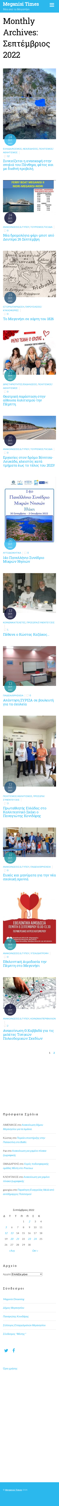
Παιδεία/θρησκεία (13, 695)
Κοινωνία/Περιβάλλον (43, 1018)
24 (35, 1238)
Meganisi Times (13, 1489)
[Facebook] (14, 1350)
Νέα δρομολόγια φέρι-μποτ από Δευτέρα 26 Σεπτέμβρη (28, 237)
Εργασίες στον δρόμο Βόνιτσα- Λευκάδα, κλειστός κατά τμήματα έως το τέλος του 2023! (29, 461)
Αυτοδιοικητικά (12, 552)
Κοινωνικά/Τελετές (14, 622)
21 (17, 1238)
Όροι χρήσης (10, 1368)
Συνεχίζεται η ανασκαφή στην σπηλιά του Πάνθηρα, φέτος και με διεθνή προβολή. (28, 165)
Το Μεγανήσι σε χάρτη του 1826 (28, 319)
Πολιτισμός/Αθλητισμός (17, 796)
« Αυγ (12, 1250)
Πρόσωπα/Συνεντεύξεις (41, 622)
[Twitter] (6, 1350)
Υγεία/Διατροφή (39, 953)
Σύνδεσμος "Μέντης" (14, 1333)
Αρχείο (7, 1274)
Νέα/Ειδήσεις (30, 148)
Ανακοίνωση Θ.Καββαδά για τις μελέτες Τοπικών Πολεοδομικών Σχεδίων (28, 1034)
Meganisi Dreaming (13, 1299)
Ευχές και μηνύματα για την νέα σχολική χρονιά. (29, 877)
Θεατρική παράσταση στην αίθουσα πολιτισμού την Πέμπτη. (24, 400)
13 (11, 1232)
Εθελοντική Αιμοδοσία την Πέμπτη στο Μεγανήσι (25, 963)
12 (8, 156)
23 (29, 1238)
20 (11, 1238)
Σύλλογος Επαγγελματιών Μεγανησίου (24, 1325)
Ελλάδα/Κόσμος (12, 148)
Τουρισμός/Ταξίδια (41, 227)
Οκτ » (35, 1250)
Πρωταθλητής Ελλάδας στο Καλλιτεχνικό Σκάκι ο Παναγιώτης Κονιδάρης (24, 812)
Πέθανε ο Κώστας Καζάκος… (26, 634)
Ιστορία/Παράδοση (13, 306)
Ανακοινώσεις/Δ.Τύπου (16, 227)
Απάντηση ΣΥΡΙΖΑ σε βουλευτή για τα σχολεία (28, 702)
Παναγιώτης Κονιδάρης (16, 1316)
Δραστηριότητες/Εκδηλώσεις (20, 384)
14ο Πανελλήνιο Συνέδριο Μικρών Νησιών (23, 559)
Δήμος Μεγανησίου (13, 1307)
